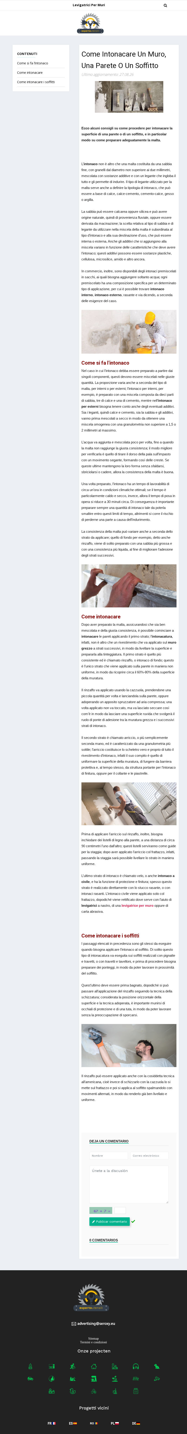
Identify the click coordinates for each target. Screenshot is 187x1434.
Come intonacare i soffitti (36, 82)
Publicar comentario (111, 1221)
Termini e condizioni (93, 1342)
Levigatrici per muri (89, 5)
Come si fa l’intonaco (32, 63)
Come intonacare (30, 72)
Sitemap (93, 1338)
